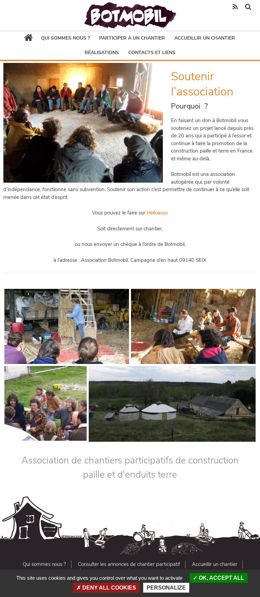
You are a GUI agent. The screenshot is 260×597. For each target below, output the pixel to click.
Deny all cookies (108, 588)
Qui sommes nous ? (65, 38)
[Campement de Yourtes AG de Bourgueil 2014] (172, 404)
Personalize (166, 588)
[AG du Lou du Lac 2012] (193, 326)
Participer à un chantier (132, 38)
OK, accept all (220, 578)
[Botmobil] (130, 15)
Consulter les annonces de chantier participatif (129, 564)
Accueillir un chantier (204, 38)
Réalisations (102, 52)
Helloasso (157, 212)
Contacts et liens (151, 52)
